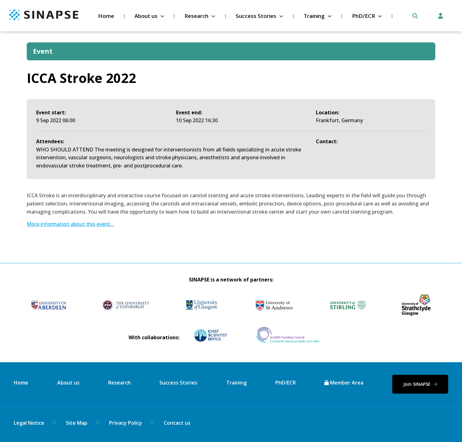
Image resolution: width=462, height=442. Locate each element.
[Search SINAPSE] (415, 16)
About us (146, 16)
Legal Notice (29, 422)
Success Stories (256, 16)
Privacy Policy (125, 422)
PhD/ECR (363, 16)
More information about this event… (70, 224)
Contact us (177, 422)
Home (106, 16)
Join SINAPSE (417, 384)
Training (314, 16)
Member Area (346, 382)
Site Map (76, 422)
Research (196, 16)
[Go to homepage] (43, 18)
